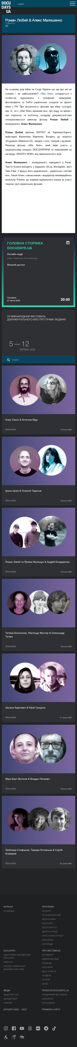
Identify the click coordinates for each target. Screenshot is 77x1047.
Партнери (47, 967)
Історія (46, 979)
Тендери (46, 975)
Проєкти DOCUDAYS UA (55, 990)
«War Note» (46, 93)
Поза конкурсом (51, 914)
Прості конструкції (52, 935)
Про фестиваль (51, 950)
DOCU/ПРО (47, 923)
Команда (47, 963)
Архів (45, 983)
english (21, 3)
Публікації (9, 910)
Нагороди (47, 943)
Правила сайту (51, 1009)
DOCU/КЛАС (48, 939)
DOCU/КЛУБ (47, 998)
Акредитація (10, 998)
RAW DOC (8, 961)
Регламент (48, 954)
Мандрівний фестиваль (54, 994)
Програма (48, 906)
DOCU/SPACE (48, 1002)
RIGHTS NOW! (49, 919)
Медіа (7, 990)
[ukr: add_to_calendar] (68, 243)
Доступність (49, 971)
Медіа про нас (11, 994)
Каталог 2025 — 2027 (15, 1009)
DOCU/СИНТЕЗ (49, 927)
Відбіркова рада (50, 958)
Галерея (8, 1002)
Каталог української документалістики (14, 968)
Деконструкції (49, 931)
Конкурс (46, 910)
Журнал (8, 906)
